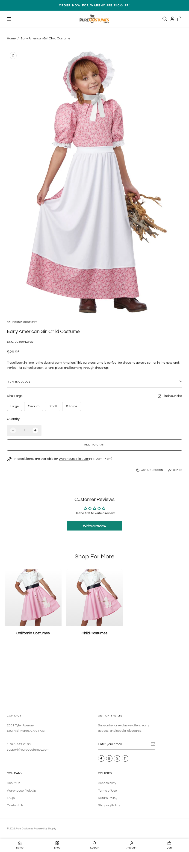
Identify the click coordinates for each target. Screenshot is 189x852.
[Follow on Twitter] (117, 758)
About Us (13, 783)
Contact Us (15, 805)
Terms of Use (107, 790)
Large (14, 406)
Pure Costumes (24, 828)
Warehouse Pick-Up (74, 458)
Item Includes (19, 381)
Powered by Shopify (45, 828)
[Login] (172, 19)
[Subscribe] (153, 744)
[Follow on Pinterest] (125, 758)
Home (11, 38)
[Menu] (9, 19)
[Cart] (179, 19)
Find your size (172, 396)
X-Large (71, 406)
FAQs (11, 798)
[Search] (164, 19)
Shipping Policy (109, 805)
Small (53, 406)
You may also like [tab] (94, 673)
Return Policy (107, 798)
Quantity (13, 419)
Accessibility (107, 783)
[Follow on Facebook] (101, 758)
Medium (33, 406)
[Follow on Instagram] (109, 758)
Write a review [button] (94, 526)
